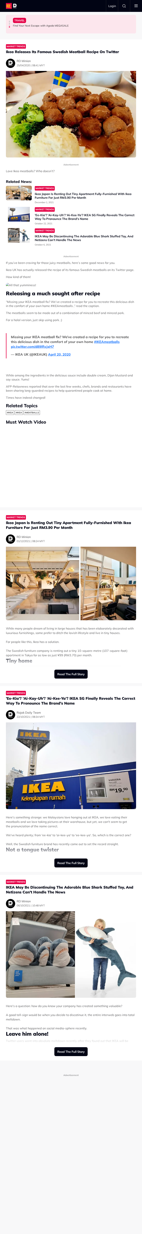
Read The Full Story (71, 674)
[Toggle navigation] (136, 6)
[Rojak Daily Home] (12, 6)
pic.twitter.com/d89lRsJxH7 (32, 346)
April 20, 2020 (59, 354)
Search (124, 6)
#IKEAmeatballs (107, 342)
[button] (9, 21)
